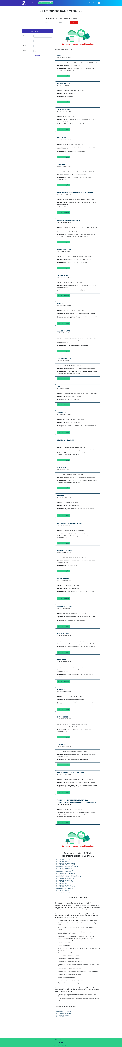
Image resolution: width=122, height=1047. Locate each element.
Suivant (74, 22)
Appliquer (37, 55)
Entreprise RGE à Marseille (63, 1011)
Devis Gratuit (32, 3)
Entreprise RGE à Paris (62, 1010)
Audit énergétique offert (45, 3)
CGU (56, 1039)
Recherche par (93, 3)
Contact (66, 1039)
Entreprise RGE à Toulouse (63, 1013)
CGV (61, 1039)
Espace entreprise (60, 3)
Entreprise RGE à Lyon (62, 1015)
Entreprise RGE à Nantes (63, 1016)
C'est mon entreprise (63, 76)
